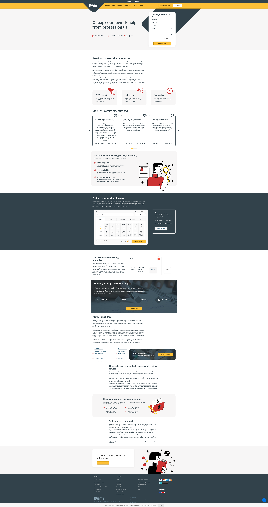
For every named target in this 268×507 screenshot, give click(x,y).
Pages (164, 32)
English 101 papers (98, 348)
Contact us (141, 5)
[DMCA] (163, 483)
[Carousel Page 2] (134, 148)
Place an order (103, 463)
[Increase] (144, 214)
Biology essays (121, 353)
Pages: (136, 211)
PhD (141, 219)
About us (135, 5)
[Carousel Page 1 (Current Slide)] (132, 148)
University (122, 219)
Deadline (153, 32)
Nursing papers (98, 356)
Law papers (120, 356)
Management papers (122, 348)
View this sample (153, 270)
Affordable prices (120, 494)
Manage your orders (165, 5)
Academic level (154, 25)
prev (90, 130)
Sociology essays (98, 361)
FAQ (130, 5)
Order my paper (134, 308)
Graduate (132, 219)
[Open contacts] (264, 500)
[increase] (171, 34)
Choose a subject (165, 354)
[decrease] (164, 34)
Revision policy (97, 489)
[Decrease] (136, 214)
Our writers (119, 5)
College (111, 219)
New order (177, 5)
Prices (113, 5)
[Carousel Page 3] (136, 148)
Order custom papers (121, 489)
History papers (121, 351)
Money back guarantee (143, 479)
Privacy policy (97, 479)
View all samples (167, 270)
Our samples (119, 486)
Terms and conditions (99, 482)
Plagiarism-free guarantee (144, 482)
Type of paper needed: (101, 211)
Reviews (126, 5)
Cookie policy (97, 491)
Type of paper (154, 19)
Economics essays (98, 353)
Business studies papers (100, 351)
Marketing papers (98, 358)
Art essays (120, 358)
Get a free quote (161, 228)
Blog (139, 489)
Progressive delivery (142, 484)
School (100, 219)
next (178, 130)
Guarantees (97, 484)
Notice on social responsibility (101, 486)
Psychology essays (122, 361)
